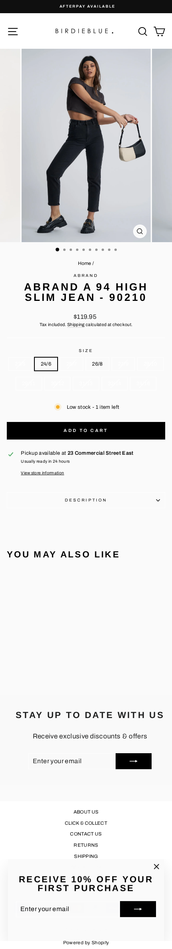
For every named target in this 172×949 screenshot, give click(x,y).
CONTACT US (86, 834)
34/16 (143, 383)
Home (85, 263)
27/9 (123, 364)
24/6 (46, 364)
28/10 (150, 364)
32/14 (115, 383)
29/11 (29, 383)
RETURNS (86, 845)
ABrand (86, 275)
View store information (42, 473)
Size (86, 350)
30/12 (57, 383)
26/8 (97, 364)
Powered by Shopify (86, 942)
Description (86, 500)
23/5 (20, 364)
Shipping (76, 324)
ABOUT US (86, 812)
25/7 (71, 364)
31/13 (86, 383)
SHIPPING (86, 856)
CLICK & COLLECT (86, 823)
